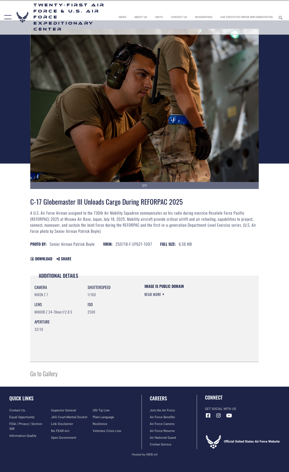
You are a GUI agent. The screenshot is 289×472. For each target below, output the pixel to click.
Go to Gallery (44, 373)
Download (43, 258)
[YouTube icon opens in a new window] (229, 415)
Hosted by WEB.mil (144, 454)
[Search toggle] (281, 17)
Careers (158, 398)
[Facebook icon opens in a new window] (208, 415)
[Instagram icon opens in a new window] (218, 415)
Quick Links (21, 398)
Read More (153, 294)
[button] (7, 17)
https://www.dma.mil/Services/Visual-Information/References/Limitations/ (194, 327)
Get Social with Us (220, 409)
